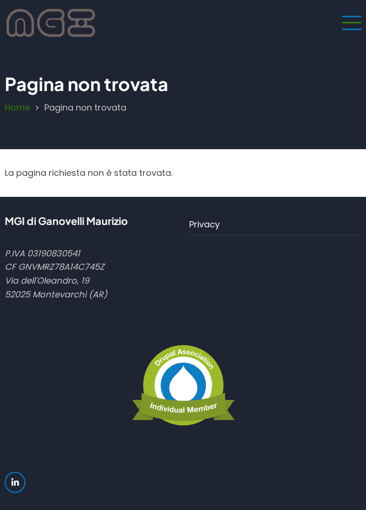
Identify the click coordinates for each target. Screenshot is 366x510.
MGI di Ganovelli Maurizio (66, 220)
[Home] (50, 22)
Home (17, 107)
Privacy (204, 224)
